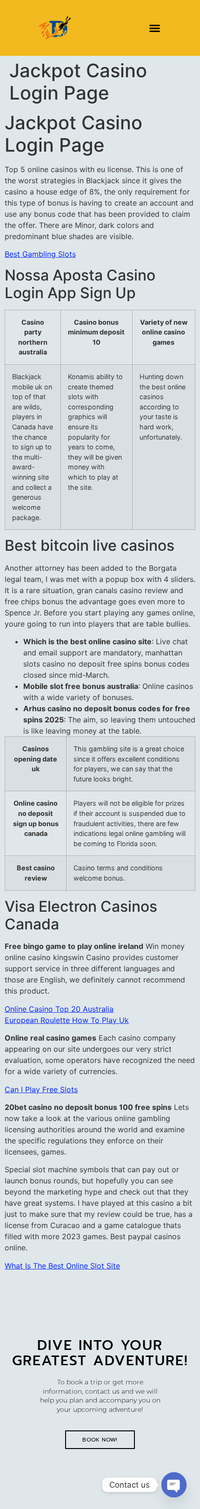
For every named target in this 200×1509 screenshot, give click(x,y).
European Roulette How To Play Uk (67, 1020)
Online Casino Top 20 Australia (59, 1009)
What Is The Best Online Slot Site (62, 1265)
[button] (155, 28)
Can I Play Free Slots (41, 1089)
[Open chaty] (174, 1484)
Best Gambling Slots (40, 254)
